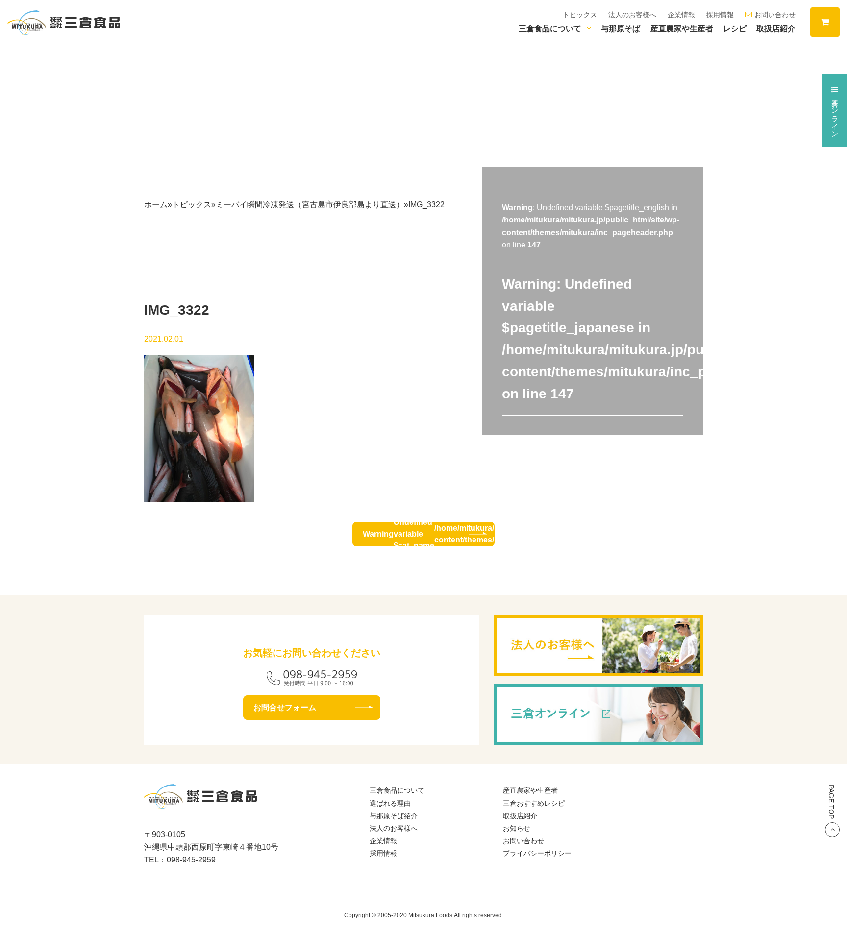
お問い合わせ (775, 15)
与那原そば (620, 29)
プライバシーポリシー (537, 853)
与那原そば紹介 (394, 816)
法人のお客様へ (632, 15)
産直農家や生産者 (681, 29)
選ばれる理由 (390, 803)
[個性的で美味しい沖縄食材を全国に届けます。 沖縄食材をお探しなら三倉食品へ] (63, 21)
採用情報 (720, 15)
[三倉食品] (200, 802)
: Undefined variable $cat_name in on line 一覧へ (429, 534)
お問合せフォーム (284, 707)
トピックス (580, 15)
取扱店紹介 (776, 29)
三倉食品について (550, 29)
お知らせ (516, 828)
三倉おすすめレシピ (534, 803)
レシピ (735, 29)
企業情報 (681, 15)
